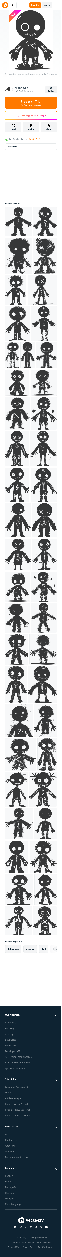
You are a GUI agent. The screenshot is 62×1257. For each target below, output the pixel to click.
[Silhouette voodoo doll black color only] (18, 221)
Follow (51, 91)
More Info (12, 146)
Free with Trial (31, 102)
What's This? (34, 139)
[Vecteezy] (5, 5)
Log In (47, 5)
